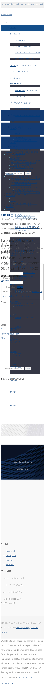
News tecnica (25, 462)
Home (4, 219)
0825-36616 (6, 14)
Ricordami (11, 287)
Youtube (10, 564)
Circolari (5, 214)
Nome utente (9, 269)
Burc (15, 462)
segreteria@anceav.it (10, 4)
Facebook (10, 551)
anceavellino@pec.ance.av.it (32, 4)
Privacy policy (23, 627)
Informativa (7, 683)
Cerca (28, 369)
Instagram (11, 555)
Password (8, 278)
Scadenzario (22, 468)
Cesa (23, 276)
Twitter (9, 560)
